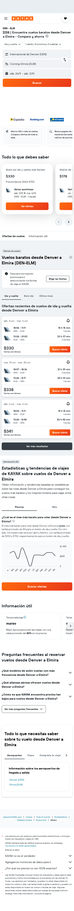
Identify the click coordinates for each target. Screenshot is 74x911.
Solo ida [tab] (29, 295)
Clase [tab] (30, 755)
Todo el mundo (43, 817)
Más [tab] (54, 507)
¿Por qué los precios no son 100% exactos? (31, 868)
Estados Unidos (24, 820)
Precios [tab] (19, 507)
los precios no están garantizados (20, 845)
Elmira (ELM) (16, 784)
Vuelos (29, 817)
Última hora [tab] (46, 295)
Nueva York (41, 820)
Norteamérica (60, 817)
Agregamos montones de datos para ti (28, 862)
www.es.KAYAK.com (12, 817)
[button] (6, 18)
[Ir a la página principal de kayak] (22, 18)
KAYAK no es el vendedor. (20, 856)
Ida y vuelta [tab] (11, 295)
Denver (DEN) (16, 779)
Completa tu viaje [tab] (50, 755)
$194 (6, 32)
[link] (37, 586)
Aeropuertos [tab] (14, 755)
